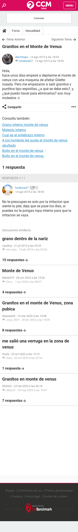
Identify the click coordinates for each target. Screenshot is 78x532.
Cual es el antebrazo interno (23, 135)
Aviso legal (33, 496)
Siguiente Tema (61, 39)
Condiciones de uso (30, 490)
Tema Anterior (15, 39)
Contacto (17, 496)
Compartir (14, 107)
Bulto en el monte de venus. (23, 156)
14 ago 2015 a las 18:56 (49, 61)
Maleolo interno (14, 130)
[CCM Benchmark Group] (39, 508)
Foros (16, 30)
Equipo (10, 490)
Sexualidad (32, 30)
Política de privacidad (59, 490)
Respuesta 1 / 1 (13, 178)
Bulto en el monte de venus (22, 151)
